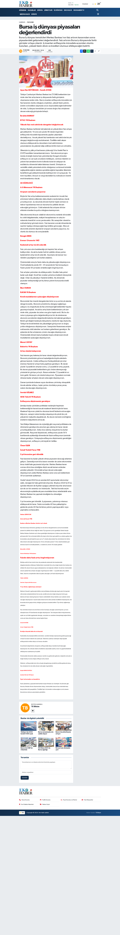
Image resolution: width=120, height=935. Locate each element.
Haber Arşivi (46, 804)
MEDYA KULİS (25, 14)
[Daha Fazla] (91, 51)
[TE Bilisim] (25, 708)
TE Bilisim (35, 706)
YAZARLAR (32, 10)
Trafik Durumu (46, 800)
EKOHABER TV (79, 10)
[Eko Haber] (26, 3)
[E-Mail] (32, 710)
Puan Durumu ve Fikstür (70, 800)
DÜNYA (40, 10)
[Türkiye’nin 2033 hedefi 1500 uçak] (29, 726)
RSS (23, 812)
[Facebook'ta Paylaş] (81, 51)
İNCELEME (30, 22)
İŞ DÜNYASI (58, 10)
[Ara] (97, 10)
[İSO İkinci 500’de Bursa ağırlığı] (46, 742)
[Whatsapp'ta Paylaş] (88, 51)
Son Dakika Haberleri (27, 804)
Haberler (22, 22)
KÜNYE (34, 14)
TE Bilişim (98, 812)
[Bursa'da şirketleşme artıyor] (64, 726)
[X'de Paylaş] (84, 51)
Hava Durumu (26, 800)
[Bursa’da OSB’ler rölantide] (29, 742)
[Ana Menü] (97, 14)
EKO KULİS (68, 10)
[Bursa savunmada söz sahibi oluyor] (46, 726)
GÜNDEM (22, 10)
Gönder (24, 777)
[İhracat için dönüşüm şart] (64, 742)
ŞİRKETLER (48, 10)
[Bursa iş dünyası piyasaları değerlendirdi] (46, 71)
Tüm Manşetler (88, 800)
